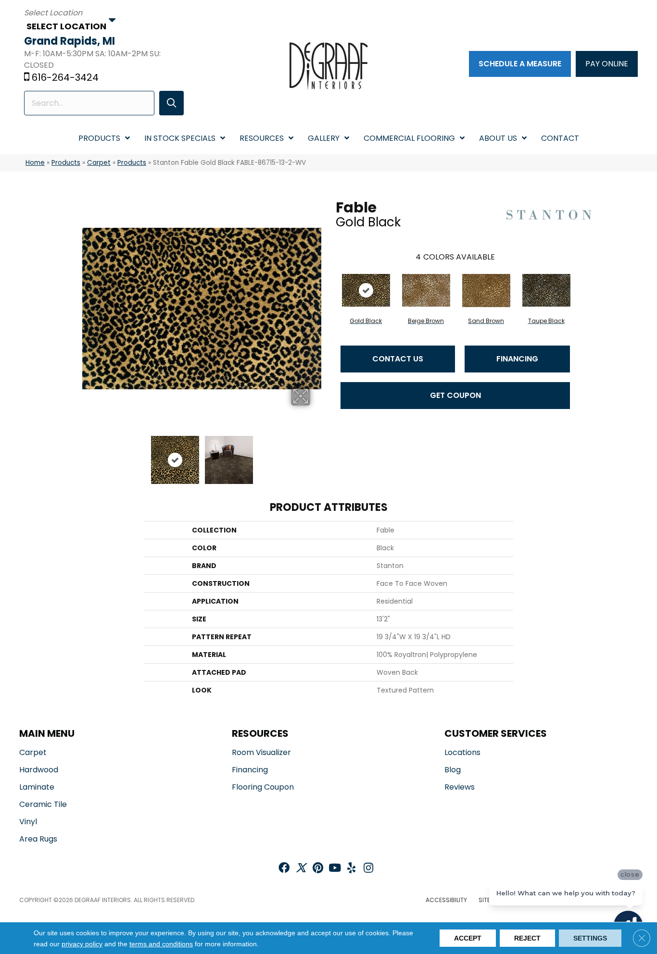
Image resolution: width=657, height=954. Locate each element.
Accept (467, 938)
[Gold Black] (366, 290)
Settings (590, 938)
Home (35, 162)
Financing (517, 358)
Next (316, 455)
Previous (87, 455)
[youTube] (334, 868)
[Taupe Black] (546, 290)
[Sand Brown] (486, 291)
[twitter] (300, 868)
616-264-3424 (65, 77)
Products (65, 162)
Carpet (99, 162)
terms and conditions (161, 944)
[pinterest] (318, 868)
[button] (171, 103)
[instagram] (368, 868)
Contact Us (397, 358)
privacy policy (82, 944)
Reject (527, 938)
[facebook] (284, 868)
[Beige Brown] (426, 290)
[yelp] (351, 868)
